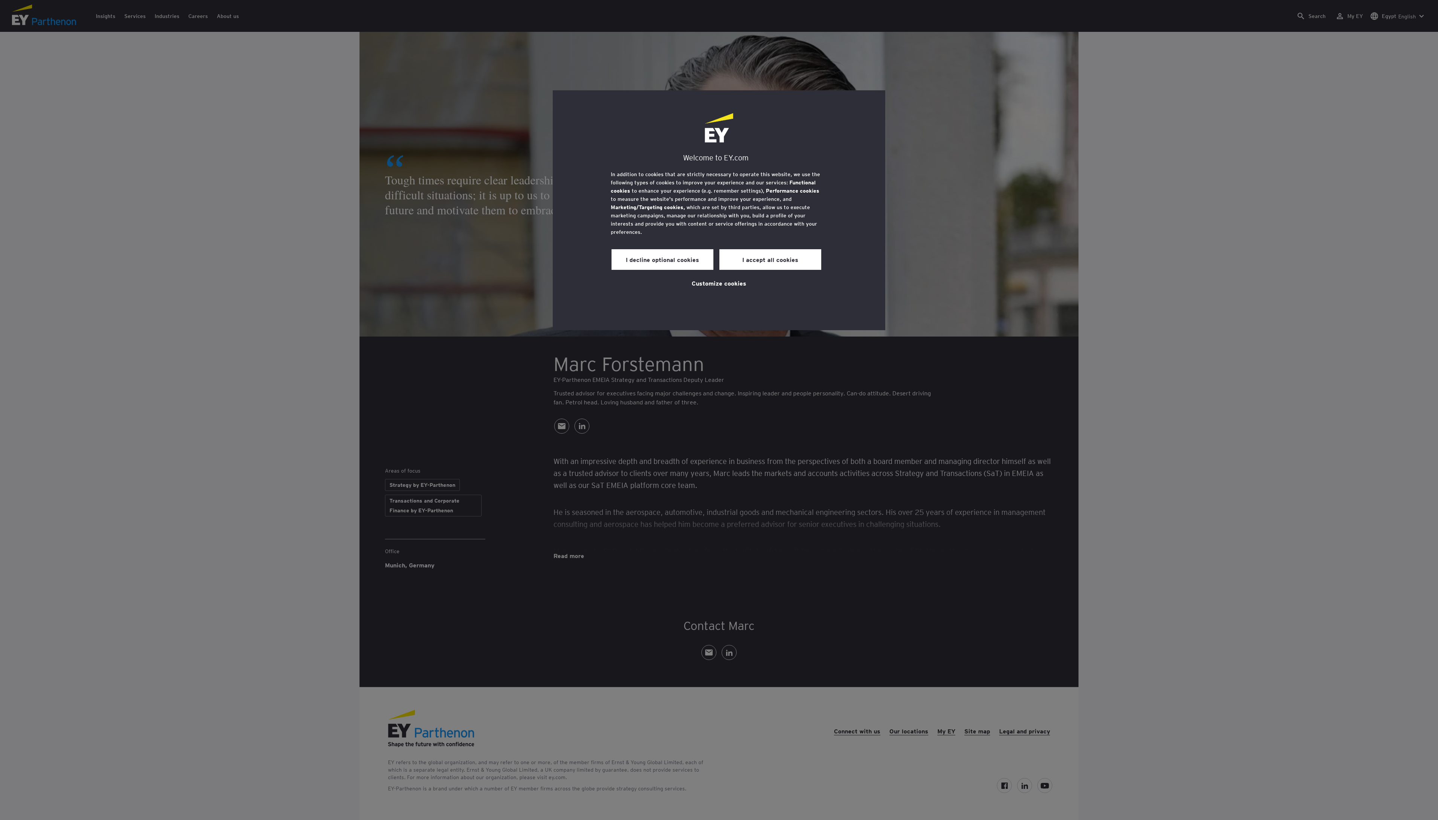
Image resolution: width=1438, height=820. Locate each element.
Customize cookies (719, 283)
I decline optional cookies (662, 259)
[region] (719, 210)
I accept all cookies (770, 259)
